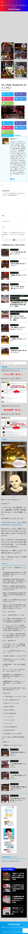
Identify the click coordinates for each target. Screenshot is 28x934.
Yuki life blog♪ (14, 9)
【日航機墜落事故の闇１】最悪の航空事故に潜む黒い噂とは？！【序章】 (18, 304)
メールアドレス (6, 221)
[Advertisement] (14, 26)
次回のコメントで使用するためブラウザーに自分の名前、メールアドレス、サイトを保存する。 (13, 234)
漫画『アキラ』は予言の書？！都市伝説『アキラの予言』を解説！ (18, 318)
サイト (3, 227)
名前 (3, 215)
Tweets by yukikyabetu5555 (10, 861)
